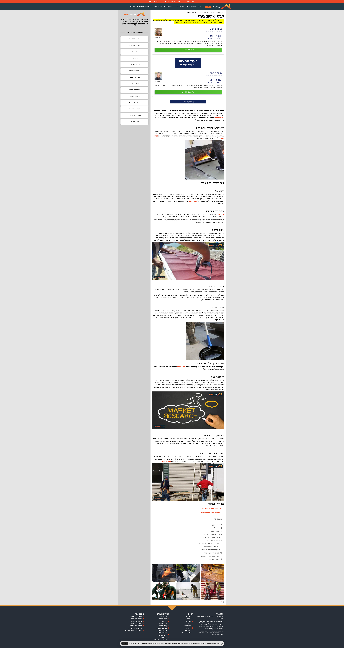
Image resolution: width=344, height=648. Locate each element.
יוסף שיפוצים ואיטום (213, 540)
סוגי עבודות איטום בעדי (211, 553)
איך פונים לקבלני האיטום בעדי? (211, 508)
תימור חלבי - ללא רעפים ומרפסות (209, 544)
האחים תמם (216, 525)
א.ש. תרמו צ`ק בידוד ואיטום (211, 537)
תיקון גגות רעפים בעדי (134, 45)
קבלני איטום (214, 13)
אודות (200, 6)
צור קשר (132, 6)
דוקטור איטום (215, 531)
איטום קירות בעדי (134, 96)
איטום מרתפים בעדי (134, 109)
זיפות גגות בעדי (134, 83)
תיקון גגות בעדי (134, 52)
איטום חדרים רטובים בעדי (134, 115)
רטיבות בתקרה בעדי (134, 58)
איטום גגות (192, 6)
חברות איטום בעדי (134, 77)
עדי (221, 602)
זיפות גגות (169, 6)
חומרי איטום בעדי (134, 71)
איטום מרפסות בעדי (134, 102)
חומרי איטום (158, 6)
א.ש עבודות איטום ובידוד (212, 547)
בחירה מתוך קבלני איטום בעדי (209, 556)
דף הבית (221, 13)
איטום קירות (220, 214)
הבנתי (124, 643)
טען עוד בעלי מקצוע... (188, 102)
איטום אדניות (219, 118)
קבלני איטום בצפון (204, 13)
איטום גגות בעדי (134, 122)
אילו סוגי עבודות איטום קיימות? (211, 513)
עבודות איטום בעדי (134, 64)
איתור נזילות (181, 6)
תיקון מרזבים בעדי (134, 39)
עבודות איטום (181, 367)
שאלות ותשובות (214, 559)
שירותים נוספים (144, 6)
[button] (188, 508)
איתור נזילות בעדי (134, 90)
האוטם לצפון (216, 528)
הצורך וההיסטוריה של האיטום (210, 550)
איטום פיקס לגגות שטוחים (211, 534)
